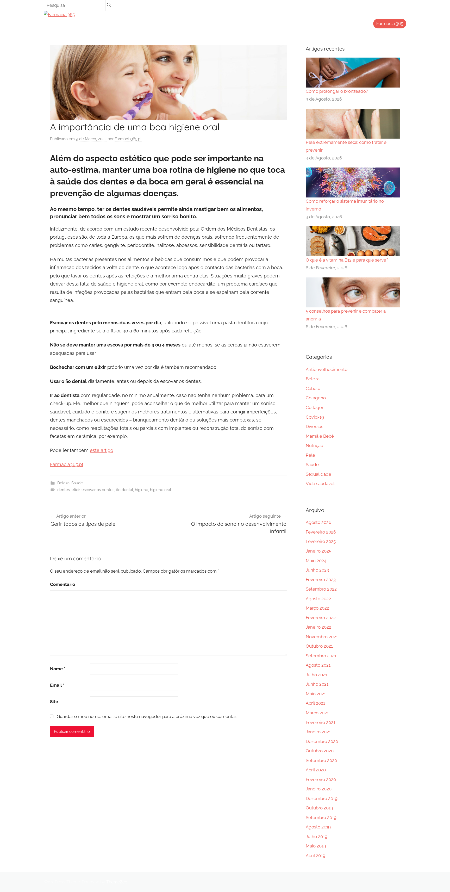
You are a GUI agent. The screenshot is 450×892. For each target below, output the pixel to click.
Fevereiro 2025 (321, 541)
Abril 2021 (315, 703)
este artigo (101, 450)
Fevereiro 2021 (320, 722)
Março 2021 (317, 712)
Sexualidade (318, 474)
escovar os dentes (98, 489)
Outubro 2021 (319, 646)
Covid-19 (315, 417)
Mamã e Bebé (320, 436)
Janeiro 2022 (318, 627)
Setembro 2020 (321, 760)
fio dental (124, 489)
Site (54, 701)
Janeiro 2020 (319, 788)
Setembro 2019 (321, 817)
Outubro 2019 (319, 807)
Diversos (314, 426)
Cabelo (313, 388)
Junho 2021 (317, 684)
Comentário (62, 584)
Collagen (315, 407)
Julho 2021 (316, 674)
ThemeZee (116, 881)
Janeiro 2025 (318, 551)
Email (57, 685)
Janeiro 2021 (318, 731)
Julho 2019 (316, 836)
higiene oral (160, 489)
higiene (141, 489)
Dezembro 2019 (322, 798)
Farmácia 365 (389, 23)
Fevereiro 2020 (321, 779)
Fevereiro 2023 (321, 579)
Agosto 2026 (318, 522)
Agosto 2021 (318, 665)
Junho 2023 (317, 570)
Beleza (63, 483)
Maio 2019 (316, 845)
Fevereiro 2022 (321, 617)
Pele (310, 455)
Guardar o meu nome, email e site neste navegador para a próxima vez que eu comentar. (146, 716)
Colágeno (316, 397)
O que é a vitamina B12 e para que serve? (347, 260)
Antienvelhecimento (326, 369)
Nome (57, 668)
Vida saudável (320, 483)
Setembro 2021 (321, 655)
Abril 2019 (315, 855)
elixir (76, 489)
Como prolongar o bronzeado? (337, 91)
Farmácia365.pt (128, 139)
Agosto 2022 (318, 598)
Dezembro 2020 (322, 741)
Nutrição (314, 445)
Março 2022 (317, 608)
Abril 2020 (316, 769)
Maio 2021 (316, 693)
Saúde (77, 483)
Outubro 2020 (320, 750)
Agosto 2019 (318, 826)
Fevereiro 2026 (321, 532)
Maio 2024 (316, 560)
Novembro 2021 (322, 636)
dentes (63, 489)
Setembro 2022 (321, 589)
